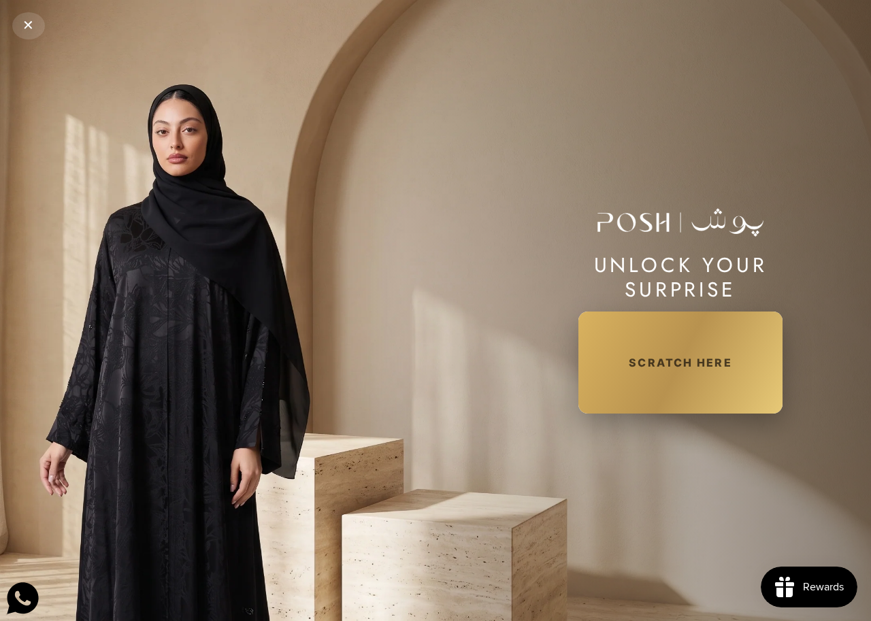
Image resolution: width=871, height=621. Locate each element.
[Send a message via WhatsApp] (23, 598)
